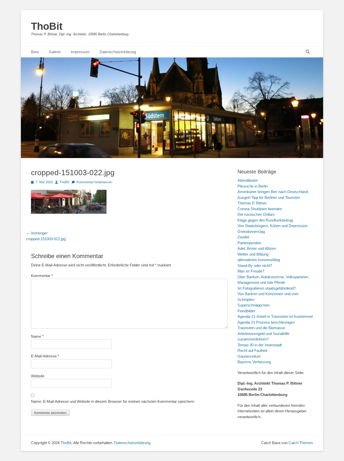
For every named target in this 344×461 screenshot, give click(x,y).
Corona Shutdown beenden (259, 209)
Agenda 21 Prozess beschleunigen (266, 322)
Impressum (80, 52)
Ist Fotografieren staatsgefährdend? (266, 288)
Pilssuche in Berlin (252, 186)
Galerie (55, 52)
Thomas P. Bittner (252, 203)
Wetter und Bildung (252, 254)
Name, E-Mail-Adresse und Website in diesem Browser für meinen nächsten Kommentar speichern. (113, 401)
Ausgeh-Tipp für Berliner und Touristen (268, 197)
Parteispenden (249, 243)
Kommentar (42, 275)
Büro (35, 52)
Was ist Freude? (250, 271)
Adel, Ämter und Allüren (256, 248)
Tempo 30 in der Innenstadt (259, 345)
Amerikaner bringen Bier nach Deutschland (272, 192)
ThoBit (46, 26)
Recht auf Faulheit (252, 350)
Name (37, 336)
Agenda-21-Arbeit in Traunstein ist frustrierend (275, 316)
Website (37, 376)
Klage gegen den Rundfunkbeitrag (265, 220)
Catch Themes (301, 443)
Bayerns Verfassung (254, 362)
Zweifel (243, 237)
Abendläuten (247, 180)
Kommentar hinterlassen (94, 182)
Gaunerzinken (249, 356)
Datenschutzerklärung (118, 52)
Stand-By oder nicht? (254, 265)
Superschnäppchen (253, 305)
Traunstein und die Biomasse (261, 328)
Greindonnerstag (251, 231)
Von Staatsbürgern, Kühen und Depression (272, 226)
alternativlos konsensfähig (258, 260)
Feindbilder (246, 311)
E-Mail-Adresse (45, 356)
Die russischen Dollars (256, 214)
